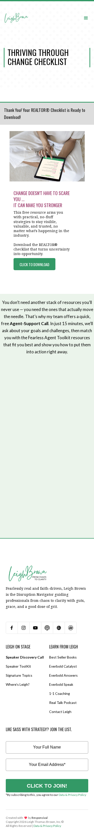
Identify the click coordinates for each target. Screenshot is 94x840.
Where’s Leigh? (18, 684)
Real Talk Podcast (63, 702)
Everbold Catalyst (63, 666)
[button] (86, 17)
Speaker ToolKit (18, 666)
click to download (34, 264)
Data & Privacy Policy (72, 795)
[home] (16, 13)
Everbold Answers (63, 675)
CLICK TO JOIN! (47, 786)
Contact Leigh (60, 711)
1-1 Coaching (59, 693)
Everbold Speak (61, 684)
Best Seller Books (63, 657)
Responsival (40, 818)
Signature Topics (19, 675)
